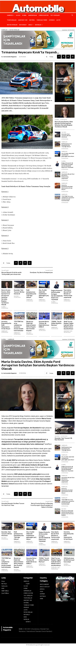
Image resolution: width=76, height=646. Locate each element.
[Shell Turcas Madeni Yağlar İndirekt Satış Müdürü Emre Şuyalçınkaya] (69, 315)
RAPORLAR (38, 24)
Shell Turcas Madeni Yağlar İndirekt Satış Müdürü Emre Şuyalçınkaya (69, 325)
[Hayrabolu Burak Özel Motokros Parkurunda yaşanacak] (57, 174)
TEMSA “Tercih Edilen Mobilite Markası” (56, 323)
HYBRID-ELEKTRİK (43, 15)
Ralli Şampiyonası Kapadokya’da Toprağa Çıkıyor (66, 145)
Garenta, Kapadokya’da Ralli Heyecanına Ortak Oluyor (66, 187)
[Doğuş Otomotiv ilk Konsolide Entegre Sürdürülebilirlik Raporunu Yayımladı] (57, 163)
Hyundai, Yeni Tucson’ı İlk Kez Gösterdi (66, 135)
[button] (72, 15)
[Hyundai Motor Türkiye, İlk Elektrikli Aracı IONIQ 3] (44, 315)
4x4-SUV (63, 132)
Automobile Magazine (10, 56)
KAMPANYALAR (32, 15)
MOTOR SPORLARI (12, 24)
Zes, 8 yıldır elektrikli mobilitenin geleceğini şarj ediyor (67, 155)
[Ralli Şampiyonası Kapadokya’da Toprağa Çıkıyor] (57, 144)
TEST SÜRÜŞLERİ (55, 15)
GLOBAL (24, 15)
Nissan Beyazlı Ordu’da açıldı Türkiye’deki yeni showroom (11, 273)
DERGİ (30, 24)
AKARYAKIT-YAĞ (22, 20)
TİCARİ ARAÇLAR (11, 20)
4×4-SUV (18, 15)
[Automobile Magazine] (38, 6)
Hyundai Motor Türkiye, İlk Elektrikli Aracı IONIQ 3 (44, 324)
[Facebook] (59, 57)
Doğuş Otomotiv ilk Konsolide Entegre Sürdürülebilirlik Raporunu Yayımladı (67, 165)
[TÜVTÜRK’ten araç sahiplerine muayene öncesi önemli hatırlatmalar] (57, 196)
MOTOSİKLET (23, 24)
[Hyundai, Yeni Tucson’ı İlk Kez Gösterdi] (57, 134)
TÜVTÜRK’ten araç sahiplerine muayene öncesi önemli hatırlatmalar (67, 198)
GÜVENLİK (52, 20)
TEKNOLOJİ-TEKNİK (42, 20)
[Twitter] (64, 57)
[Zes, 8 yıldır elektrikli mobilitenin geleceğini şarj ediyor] (57, 154)
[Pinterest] (68, 57)
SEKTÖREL (32, 20)
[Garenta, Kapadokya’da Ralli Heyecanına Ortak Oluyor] (57, 185)
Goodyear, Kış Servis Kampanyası (41, 272)
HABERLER (10, 15)
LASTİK (58, 20)
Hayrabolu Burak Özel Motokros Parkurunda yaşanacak (67, 176)
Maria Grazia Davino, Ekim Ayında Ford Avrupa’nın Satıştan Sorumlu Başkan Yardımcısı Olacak (64, 124)
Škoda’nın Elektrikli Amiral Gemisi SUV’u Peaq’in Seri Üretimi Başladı (31, 326)
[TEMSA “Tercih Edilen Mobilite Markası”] (56, 315)
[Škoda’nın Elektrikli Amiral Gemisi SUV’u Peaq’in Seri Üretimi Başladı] (31, 315)
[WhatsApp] (73, 57)
